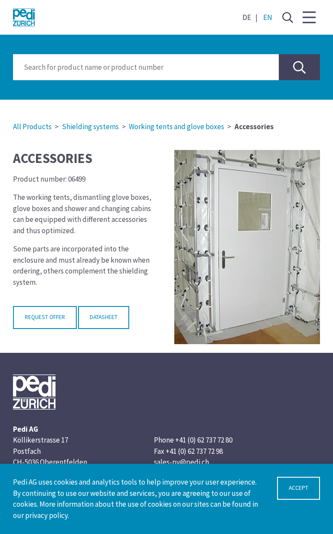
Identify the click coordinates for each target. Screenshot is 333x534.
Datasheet (104, 317)
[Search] (287, 17)
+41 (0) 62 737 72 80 (203, 440)
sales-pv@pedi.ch (181, 462)
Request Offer (45, 317)
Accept (298, 488)
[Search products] (299, 67)
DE (246, 17)
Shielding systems (90, 126)
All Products (32, 126)
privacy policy (46, 515)
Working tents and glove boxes (176, 126)
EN (267, 17)
